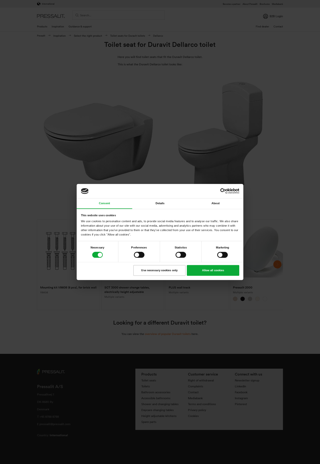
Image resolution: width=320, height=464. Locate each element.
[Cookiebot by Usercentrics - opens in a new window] (223, 191)
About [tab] (215, 203)
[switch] (139, 255)
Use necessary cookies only (159, 270)
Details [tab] (160, 203)
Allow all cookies (213, 270)
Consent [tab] (104, 203)
